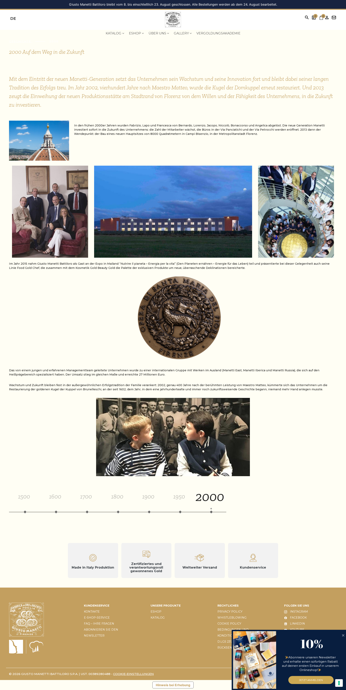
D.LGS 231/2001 (228, 641)
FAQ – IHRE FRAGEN (99, 623)
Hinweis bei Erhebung (173, 685)
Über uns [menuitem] (158, 33)
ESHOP (156, 611)
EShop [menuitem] (135, 33)
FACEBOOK (298, 617)
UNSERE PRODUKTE (166, 605)
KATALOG (158, 617)
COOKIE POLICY (229, 623)
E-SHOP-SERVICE (97, 617)
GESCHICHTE (20, 41)
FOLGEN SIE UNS (296, 605)
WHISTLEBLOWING (231, 617)
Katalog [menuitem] (114, 33)
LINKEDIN (297, 623)
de (13, 18)
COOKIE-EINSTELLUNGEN (133, 674)
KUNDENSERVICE (96, 605)
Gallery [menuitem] (182, 33)
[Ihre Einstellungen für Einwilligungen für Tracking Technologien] (339, 683)
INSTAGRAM (298, 611)
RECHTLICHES (228, 605)
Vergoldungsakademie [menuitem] (218, 33)
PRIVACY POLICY (229, 611)
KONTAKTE (92, 611)
